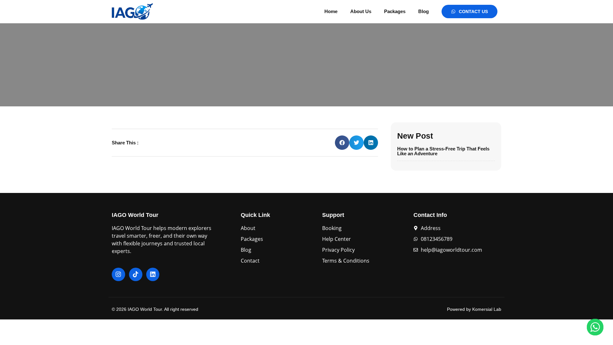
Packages (394, 11)
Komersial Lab (486, 309)
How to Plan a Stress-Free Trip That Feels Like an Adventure (443, 151)
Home (330, 11)
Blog (423, 11)
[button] (342, 142)
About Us (360, 11)
